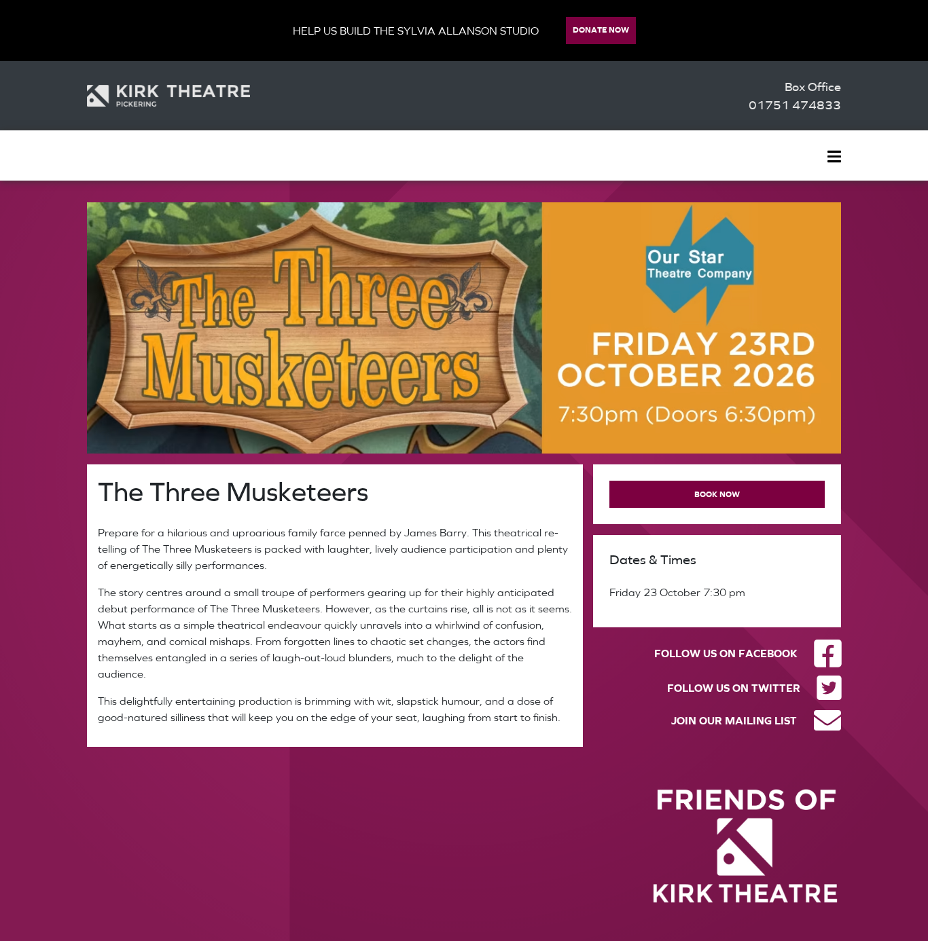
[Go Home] (168, 96)
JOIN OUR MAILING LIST (734, 720)
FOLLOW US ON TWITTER (733, 688)
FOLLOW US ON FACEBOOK (726, 653)
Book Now (717, 494)
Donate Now (601, 29)
